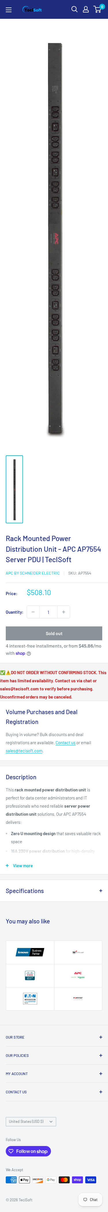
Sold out (54, 633)
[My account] (86, 9)
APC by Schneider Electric (33, 573)
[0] (97, 9)
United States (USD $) (26, 1121)
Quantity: (14, 612)
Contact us (65, 742)
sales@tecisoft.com (24, 750)
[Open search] (74, 9)
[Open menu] (9, 10)
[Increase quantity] (64, 612)
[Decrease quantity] (33, 612)
